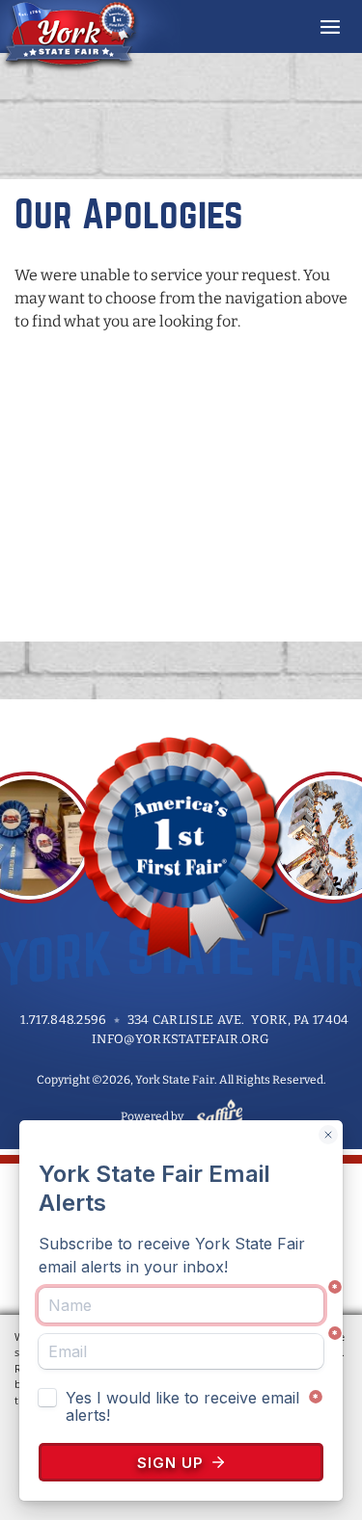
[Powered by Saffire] (215, 1116)
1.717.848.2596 (63, 1019)
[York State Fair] (90, 36)
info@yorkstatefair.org (181, 1039)
